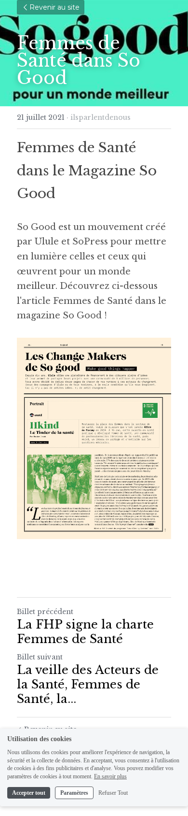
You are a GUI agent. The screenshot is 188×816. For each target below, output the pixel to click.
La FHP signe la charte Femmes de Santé (85, 631)
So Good (36, 227)
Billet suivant (40, 657)
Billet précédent (45, 611)
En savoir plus (110, 776)
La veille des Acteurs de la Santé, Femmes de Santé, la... (88, 684)
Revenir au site (54, 7)
